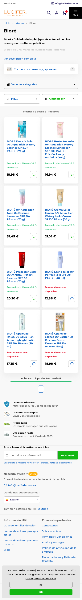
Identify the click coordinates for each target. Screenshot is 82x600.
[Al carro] (33, 174)
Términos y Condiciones (57, 536)
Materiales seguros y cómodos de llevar (35, 405)
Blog (7, 549)
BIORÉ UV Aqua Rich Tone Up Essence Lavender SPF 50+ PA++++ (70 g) (20, 214)
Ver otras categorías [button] (24, 84)
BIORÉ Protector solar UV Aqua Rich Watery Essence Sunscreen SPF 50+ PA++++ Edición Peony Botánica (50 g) (59, 149)
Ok (41, 592)
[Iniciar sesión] (56, 13)
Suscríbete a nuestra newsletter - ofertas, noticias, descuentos (38, 462)
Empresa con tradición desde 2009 (32, 436)
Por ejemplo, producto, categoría (33, 28)
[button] (49, 13)
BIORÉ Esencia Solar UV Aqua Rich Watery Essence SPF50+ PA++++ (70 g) (21, 146)
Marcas (20, 23)
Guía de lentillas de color (19, 525)
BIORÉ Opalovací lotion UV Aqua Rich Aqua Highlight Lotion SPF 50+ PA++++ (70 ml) (21, 340)
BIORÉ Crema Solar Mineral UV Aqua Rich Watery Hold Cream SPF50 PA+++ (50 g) (59, 214)
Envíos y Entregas (53, 542)
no (41, 584)
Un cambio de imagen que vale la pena (35, 426)
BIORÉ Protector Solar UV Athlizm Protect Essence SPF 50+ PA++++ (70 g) (21, 276)
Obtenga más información (41, 578)
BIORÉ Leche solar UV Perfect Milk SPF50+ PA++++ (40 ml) (59, 275)
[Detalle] (71, 298)
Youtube (43, 508)
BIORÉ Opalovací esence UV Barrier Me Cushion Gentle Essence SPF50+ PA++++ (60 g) (59, 340)
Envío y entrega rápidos (26, 415)
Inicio (7, 23)
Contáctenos (50, 525)
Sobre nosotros (51, 531)
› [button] (21, 58)
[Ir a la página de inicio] (15, 13)
